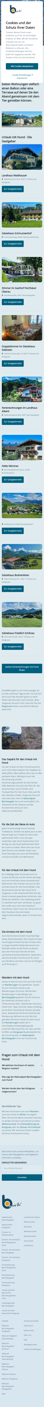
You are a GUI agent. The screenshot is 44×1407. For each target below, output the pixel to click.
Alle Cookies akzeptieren (22, 66)
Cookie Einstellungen (22, 75)
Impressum (22, 78)
